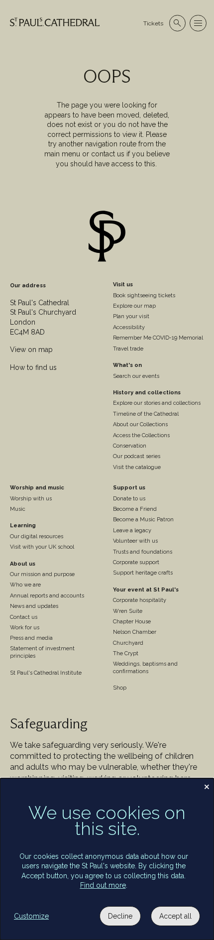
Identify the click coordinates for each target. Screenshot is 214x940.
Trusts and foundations (142, 552)
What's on (127, 365)
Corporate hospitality (139, 600)
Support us (129, 487)
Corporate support (136, 562)
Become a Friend (135, 509)
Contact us (23, 617)
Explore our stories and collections (157, 403)
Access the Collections (141, 435)
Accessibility (129, 327)
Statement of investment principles (42, 652)
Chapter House (132, 621)
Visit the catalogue (137, 467)
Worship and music (37, 487)
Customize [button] (31, 916)
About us (22, 564)
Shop (119, 688)
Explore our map (134, 306)
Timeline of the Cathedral (146, 414)
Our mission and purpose (42, 574)
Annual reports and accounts (47, 595)
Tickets (153, 23)
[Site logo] (107, 237)
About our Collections (140, 424)
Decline (120, 916)
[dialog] (107, 859)
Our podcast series (136, 456)
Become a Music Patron (143, 519)
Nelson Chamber (134, 632)
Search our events (136, 376)
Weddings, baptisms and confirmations (145, 668)
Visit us (123, 284)
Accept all (175, 916)
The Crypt (125, 653)
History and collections (147, 392)
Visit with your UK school (42, 547)
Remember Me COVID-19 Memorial (158, 338)
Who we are (25, 585)
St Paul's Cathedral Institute (46, 673)
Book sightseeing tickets (144, 295)
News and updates (34, 606)
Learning (23, 525)
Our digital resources (36, 536)
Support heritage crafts (143, 573)
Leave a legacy (132, 530)
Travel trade (128, 349)
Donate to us (129, 498)
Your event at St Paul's (146, 590)
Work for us (24, 627)
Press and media (31, 638)
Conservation (129, 446)
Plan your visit (131, 316)
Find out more (103, 885)
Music (17, 509)
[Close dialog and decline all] (206, 784)
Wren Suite (127, 611)
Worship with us (31, 498)
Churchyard (128, 643)
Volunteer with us (135, 541)
